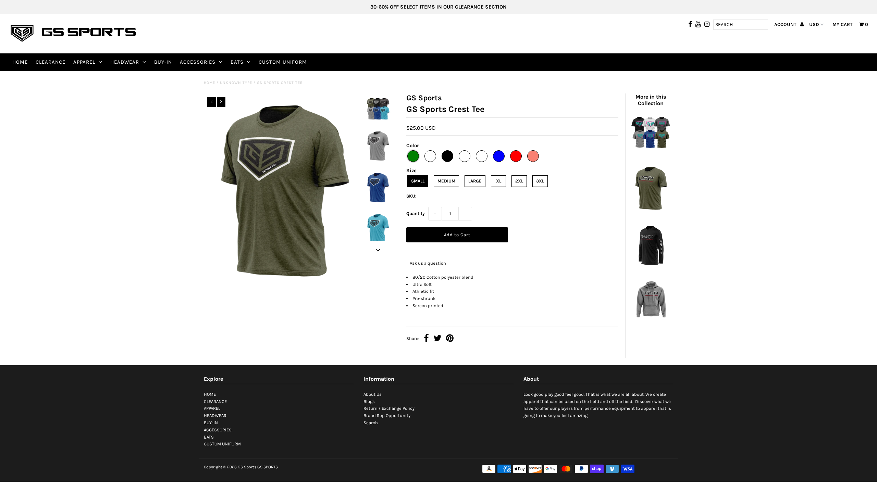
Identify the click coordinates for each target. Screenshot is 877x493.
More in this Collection (650, 99)
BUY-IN (163, 62)
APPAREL (84, 62)
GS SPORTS (267, 467)
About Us (372, 394)
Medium (446, 181)
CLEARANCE (50, 62)
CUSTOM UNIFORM (283, 62)
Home (209, 82)
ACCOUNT (786, 24)
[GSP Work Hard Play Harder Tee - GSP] (650, 212)
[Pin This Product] (450, 339)
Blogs (369, 401)
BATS (237, 62)
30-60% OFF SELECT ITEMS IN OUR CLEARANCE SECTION (438, 7)
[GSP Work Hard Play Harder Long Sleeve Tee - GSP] (650, 267)
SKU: (411, 196)
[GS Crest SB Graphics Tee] (650, 153)
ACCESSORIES (197, 62)
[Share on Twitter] (437, 339)
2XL (519, 181)
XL (498, 181)
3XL (540, 181)
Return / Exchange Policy (389, 408)
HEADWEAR (124, 62)
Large (475, 181)
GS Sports (247, 467)
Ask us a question (428, 263)
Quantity (415, 213)
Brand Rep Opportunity (386, 415)
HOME (20, 62)
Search (370, 422)
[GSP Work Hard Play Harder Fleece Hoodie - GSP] (650, 321)
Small (417, 181)
